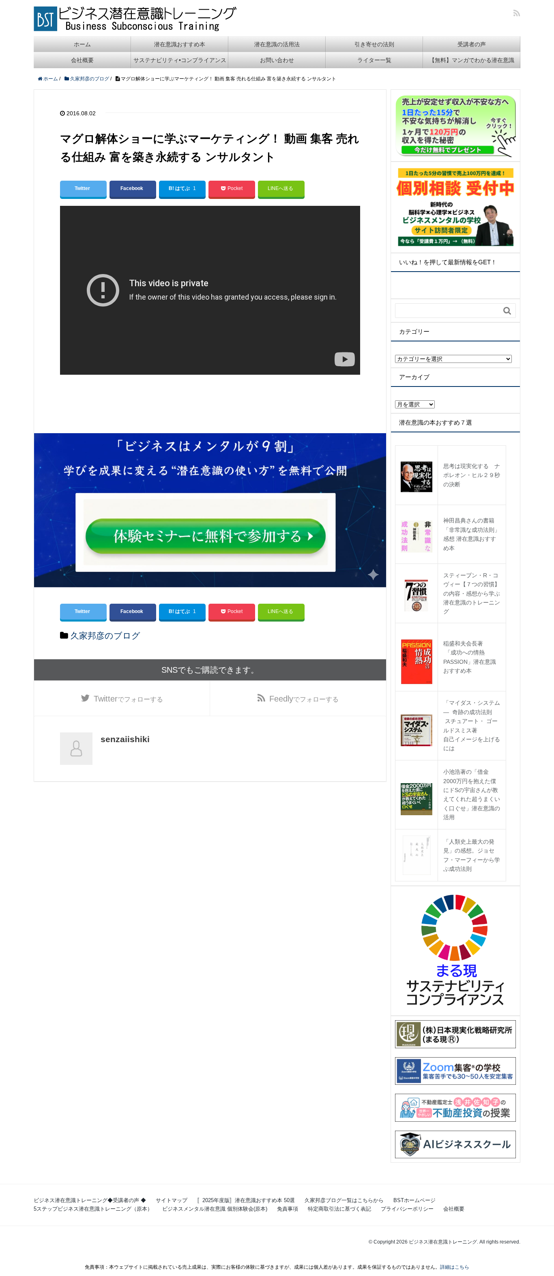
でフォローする (128, 698)
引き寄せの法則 (374, 44)
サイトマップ (171, 1200)
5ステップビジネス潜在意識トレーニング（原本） (93, 1209)
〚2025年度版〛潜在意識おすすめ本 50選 (246, 1200)
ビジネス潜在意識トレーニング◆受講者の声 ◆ (90, 1200)
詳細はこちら (454, 1267)
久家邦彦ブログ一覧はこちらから (344, 1200)
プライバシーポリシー (407, 1209)
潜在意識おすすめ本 (179, 44)
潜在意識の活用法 (277, 44)
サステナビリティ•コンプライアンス (179, 60)
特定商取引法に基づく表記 (339, 1209)
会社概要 (82, 60)
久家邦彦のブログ (105, 636)
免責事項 (287, 1209)
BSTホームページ (414, 1200)
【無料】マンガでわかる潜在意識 (471, 60)
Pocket (235, 188)
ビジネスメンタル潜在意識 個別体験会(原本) (214, 1209)
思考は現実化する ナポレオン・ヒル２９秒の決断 (471, 475)
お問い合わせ (277, 60)
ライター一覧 (374, 60)
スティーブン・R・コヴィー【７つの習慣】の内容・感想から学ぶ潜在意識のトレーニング (471, 593)
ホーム (82, 44)
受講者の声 (471, 44)
